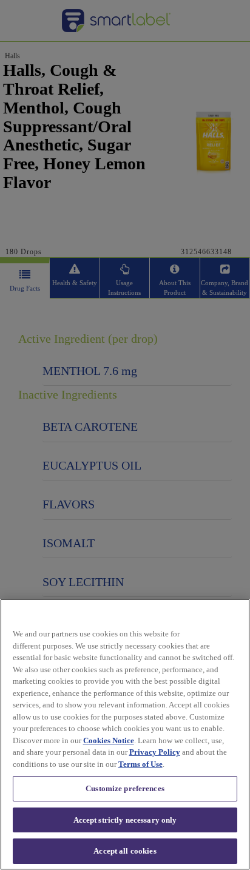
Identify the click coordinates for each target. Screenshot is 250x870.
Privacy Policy (154, 752)
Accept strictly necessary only (125, 819)
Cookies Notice (108, 740)
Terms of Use (140, 764)
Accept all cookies (124, 850)
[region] (125, 734)
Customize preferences (125, 788)
